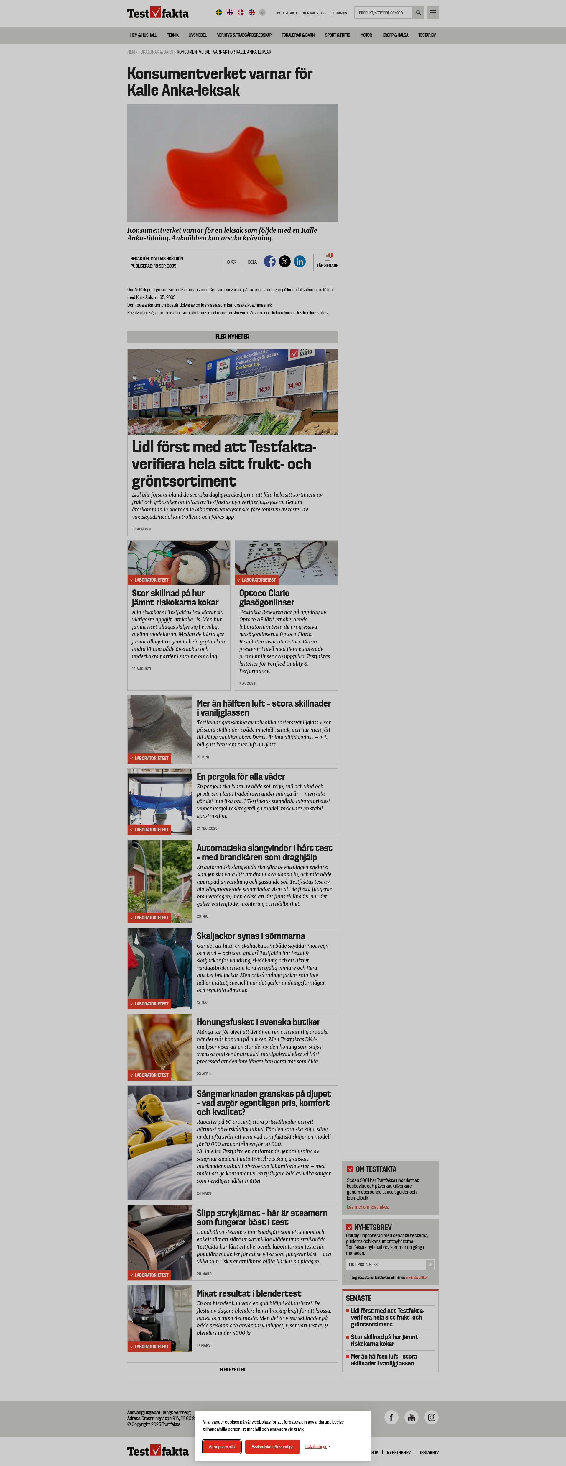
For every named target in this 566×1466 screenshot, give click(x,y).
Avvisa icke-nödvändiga (272, 1446)
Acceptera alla (222, 1446)
